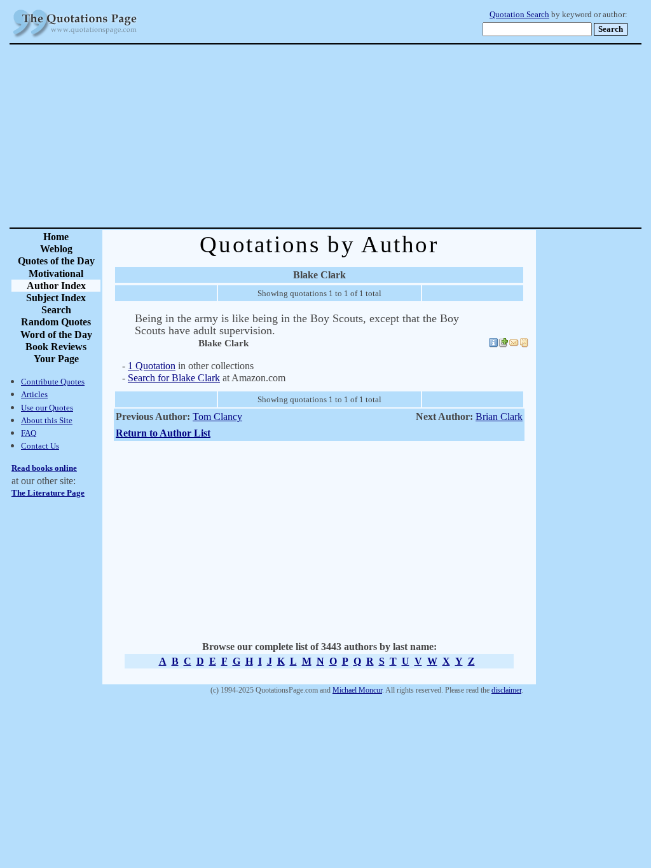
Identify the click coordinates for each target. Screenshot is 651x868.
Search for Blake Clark (174, 377)
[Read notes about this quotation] (524, 344)
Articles (34, 394)
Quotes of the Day (56, 260)
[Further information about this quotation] (493, 344)
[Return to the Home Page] (75, 37)
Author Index (56, 285)
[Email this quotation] (514, 344)
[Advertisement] (370, 136)
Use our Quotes (47, 407)
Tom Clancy (217, 416)
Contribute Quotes (53, 381)
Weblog (56, 248)
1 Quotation (151, 365)
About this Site (46, 420)
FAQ (28, 433)
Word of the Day (56, 334)
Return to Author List (163, 433)
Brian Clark (499, 416)
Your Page (56, 358)
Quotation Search (519, 14)
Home (56, 236)
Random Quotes (56, 321)
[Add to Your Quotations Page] (503, 344)
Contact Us (40, 446)
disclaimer (506, 690)
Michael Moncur (357, 690)
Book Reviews (55, 346)
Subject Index (56, 297)
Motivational (56, 273)
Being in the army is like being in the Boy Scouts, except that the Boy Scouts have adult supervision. (297, 324)
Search (56, 309)
